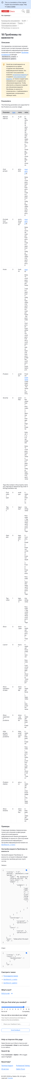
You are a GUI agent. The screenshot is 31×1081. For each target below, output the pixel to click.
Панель (20, 23)
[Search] (23, 11)
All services (5, 1069)
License (10, 1078)
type (13, 112)
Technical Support (7, 1065)
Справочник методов (8, 23)
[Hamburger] (28, 11)
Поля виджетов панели (9, 25)
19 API (24, 21)
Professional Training (23, 1065)
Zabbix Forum (20, 1069)
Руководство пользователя (10, 21)
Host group (26, 171)
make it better (11, 6)
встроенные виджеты (20, 75)
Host (26, 269)
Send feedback (15, 1030)
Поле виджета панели (10, 976)
